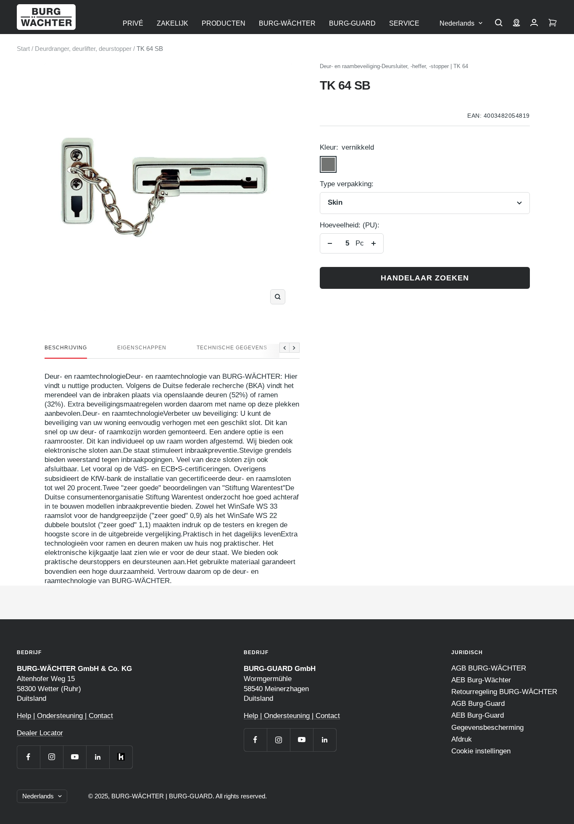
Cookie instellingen (481, 751)
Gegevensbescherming (487, 728)
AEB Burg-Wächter (481, 680)
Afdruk (461, 739)
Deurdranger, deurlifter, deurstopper (83, 48)
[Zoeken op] (499, 23)
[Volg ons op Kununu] (120, 757)
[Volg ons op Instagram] (51, 757)
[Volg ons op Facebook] (28, 757)
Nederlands (457, 23)
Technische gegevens (232, 348)
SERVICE (404, 23)
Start (23, 48)
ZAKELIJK (172, 23)
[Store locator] (516, 23)
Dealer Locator (40, 733)
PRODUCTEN (223, 23)
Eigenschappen (141, 348)
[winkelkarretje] (552, 23)
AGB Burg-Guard (478, 704)
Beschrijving (66, 348)
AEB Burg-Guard (477, 715)
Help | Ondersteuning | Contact (65, 716)
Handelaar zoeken (425, 278)
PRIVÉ (133, 23)
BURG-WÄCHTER (287, 23)
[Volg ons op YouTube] (74, 757)
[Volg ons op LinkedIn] (97, 757)
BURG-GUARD (352, 23)
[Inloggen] (534, 23)
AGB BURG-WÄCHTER (488, 668)
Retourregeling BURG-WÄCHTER (504, 692)
